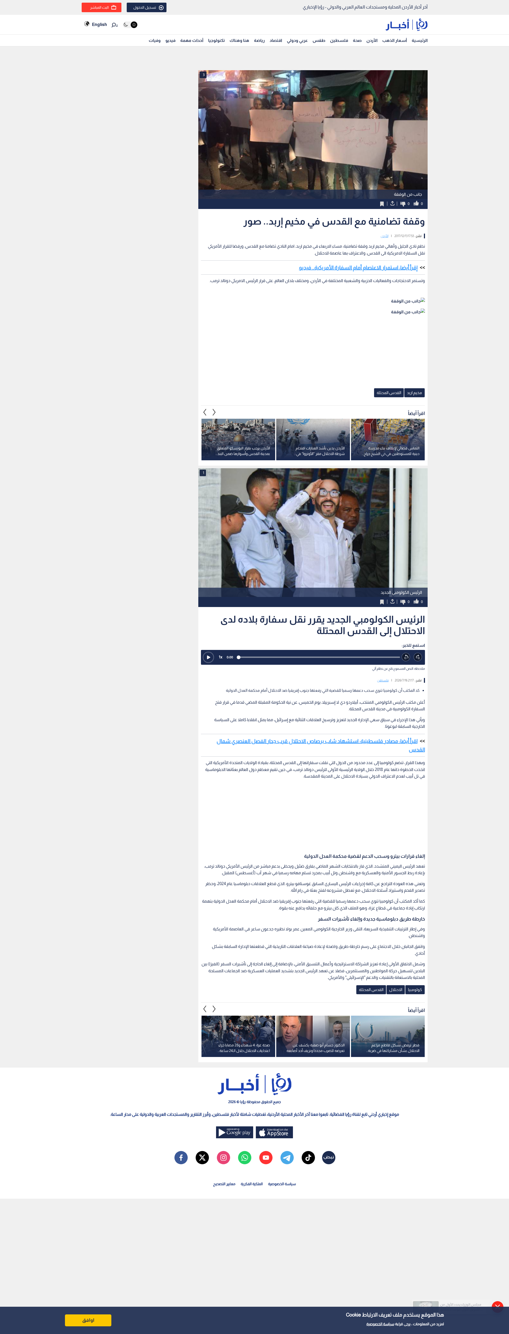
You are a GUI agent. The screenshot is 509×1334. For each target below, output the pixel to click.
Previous (214, 412)
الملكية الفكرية (252, 1184)
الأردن (372, 40)
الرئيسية (420, 40)
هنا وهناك (239, 40)
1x (220, 657)
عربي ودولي (297, 40)
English (99, 24)
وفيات (155, 40)
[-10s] (406, 657)
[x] (202, 1157)
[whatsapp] (244, 1157)
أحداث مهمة (191, 40)
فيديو (170, 40)
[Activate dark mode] (130, 25)
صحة (357, 40)
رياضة (259, 40)
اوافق (88, 1320)
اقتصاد (276, 40)
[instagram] (223, 1157)
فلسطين (339, 40)
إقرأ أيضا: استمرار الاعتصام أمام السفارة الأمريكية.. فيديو (358, 267)
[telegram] (287, 1157)
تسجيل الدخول (144, 7)
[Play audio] (208, 657)
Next (205, 412)
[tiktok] (308, 1157)
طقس (319, 40)
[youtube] (266, 1157)
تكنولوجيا (216, 40)
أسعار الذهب (394, 40)
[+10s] (418, 657)
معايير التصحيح (224, 1184)
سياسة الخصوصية (380, 1324)
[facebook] (181, 1157)
